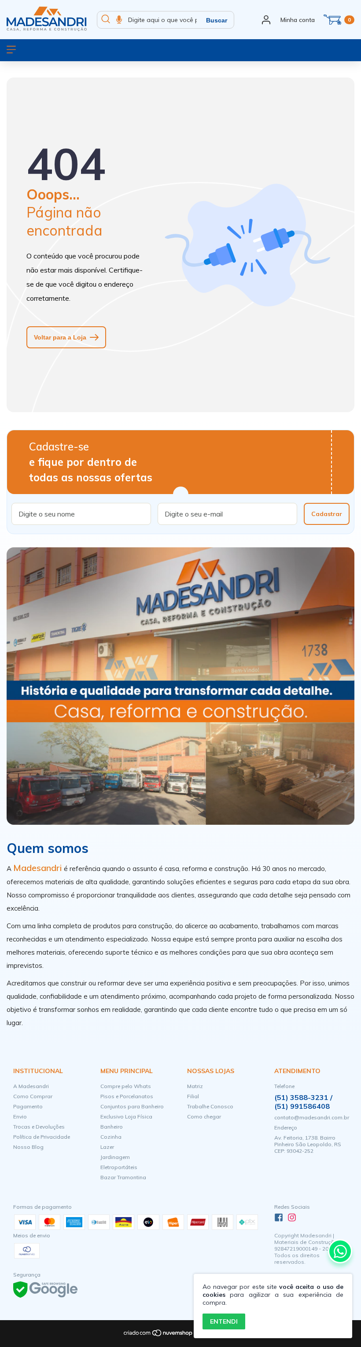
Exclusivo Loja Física (126, 1116)
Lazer (107, 1147)
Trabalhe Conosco (210, 1106)
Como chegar (204, 1116)
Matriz (195, 1086)
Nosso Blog (28, 1147)
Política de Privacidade (41, 1136)
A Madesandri (31, 1086)
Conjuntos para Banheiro (132, 1106)
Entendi (224, 1321)
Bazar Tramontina (123, 1177)
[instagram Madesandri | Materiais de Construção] (291, 1218)
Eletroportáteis (118, 1167)
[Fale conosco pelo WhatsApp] (340, 1251)
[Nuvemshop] (158, 1335)
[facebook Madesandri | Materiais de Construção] (278, 1218)
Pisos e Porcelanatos (126, 1096)
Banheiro (111, 1126)
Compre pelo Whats (125, 1086)
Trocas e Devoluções (39, 1126)
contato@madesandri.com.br (311, 1117)
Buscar (216, 20)
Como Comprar (32, 1096)
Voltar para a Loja (60, 337)
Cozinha (111, 1136)
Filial (193, 1096)
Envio (20, 1116)
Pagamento (28, 1106)
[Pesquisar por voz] (119, 20)
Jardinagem (115, 1157)
